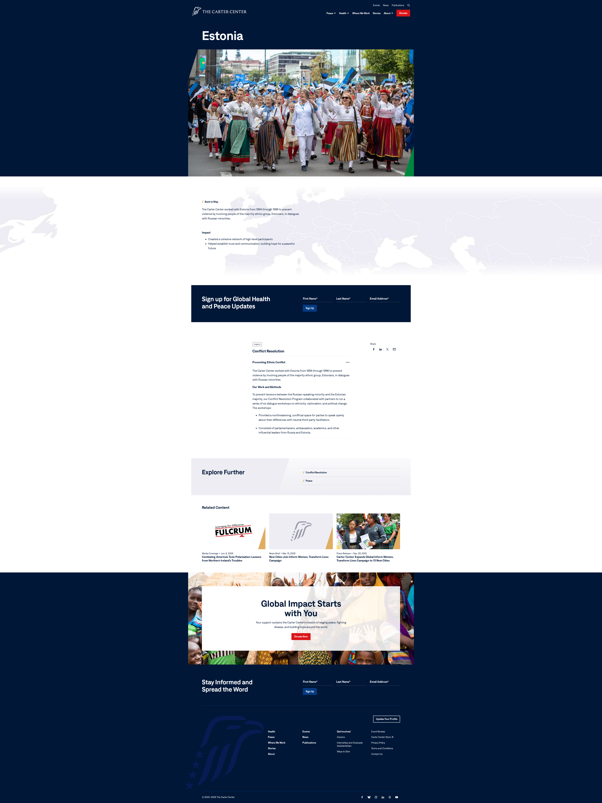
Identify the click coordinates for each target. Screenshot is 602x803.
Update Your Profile (386, 719)
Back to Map (211, 201)
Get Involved (344, 731)
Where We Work (361, 13)
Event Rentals (378, 731)
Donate (403, 13)
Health (342, 13)
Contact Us (377, 753)
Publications (398, 5)
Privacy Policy (378, 742)
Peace (330, 13)
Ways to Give (343, 751)
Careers (341, 737)
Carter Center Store (382, 737)
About (387, 13)
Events (376, 5)
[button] (408, 5)
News (386, 5)
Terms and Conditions (382, 748)
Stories (377, 13)
